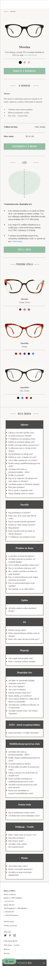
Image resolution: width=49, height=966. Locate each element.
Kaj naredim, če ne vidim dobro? (21, 589)
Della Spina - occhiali (11, 945)
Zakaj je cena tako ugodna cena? (21, 432)
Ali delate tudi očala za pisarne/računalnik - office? (19, 753)
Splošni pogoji (9, 921)
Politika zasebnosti (10, 925)
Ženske (6, 11)
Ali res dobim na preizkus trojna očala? (23, 565)
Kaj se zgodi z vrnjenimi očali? (20, 490)
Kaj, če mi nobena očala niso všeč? (22, 568)
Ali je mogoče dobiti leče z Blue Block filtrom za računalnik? (23, 700)
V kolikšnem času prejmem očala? (22, 438)
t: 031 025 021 (9, 901)
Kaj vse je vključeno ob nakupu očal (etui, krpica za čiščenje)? (22, 479)
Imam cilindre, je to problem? (20, 695)
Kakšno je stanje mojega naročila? (21, 524)
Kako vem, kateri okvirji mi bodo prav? (24, 639)
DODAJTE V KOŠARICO (24, 71)
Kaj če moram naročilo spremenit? (22, 521)
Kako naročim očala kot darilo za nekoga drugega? (21, 532)
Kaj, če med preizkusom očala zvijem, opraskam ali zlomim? (23, 578)
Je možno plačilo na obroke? (19, 763)
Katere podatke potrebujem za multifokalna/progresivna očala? (21, 780)
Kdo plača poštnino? (16, 487)
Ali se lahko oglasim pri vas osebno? (22, 460)
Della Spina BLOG (10, 941)
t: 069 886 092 (9, 912)
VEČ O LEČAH (24, 249)
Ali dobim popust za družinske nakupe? (24, 484)
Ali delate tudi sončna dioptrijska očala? (24, 815)
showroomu (17, 241)
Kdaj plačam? (13, 527)
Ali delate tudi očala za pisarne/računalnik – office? (19, 470)
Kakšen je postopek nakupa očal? (21, 442)
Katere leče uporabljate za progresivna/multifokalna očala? (21, 792)
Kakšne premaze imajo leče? (19, 692)
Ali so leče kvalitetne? (17, 689)
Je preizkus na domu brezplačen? (21, 556)
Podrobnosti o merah (24, 146)
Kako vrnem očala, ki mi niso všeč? (22, 834)
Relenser (7, 949)
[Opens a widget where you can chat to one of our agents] (9, 962)
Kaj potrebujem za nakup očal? (20, 454)
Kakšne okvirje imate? (17, 630)
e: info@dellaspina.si (11, 915)
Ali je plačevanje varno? (18, 866)
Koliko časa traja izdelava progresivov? (23, 445)
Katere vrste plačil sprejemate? (20, 869)
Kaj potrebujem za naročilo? (19, 512)
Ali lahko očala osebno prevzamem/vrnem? (17, 845)
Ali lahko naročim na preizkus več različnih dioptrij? (21, 560)
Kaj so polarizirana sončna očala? (21, 812)
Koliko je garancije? (16, 475)
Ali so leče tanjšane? (16, 686)
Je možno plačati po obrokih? (20, 435)
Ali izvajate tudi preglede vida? (20, 658)
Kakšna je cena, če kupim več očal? (22, 457)
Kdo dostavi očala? (16, 840)
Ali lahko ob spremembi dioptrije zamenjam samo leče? (21, 682)
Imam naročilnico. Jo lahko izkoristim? (23, 732)
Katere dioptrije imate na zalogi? (21, 493)
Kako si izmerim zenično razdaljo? (22, 661)
